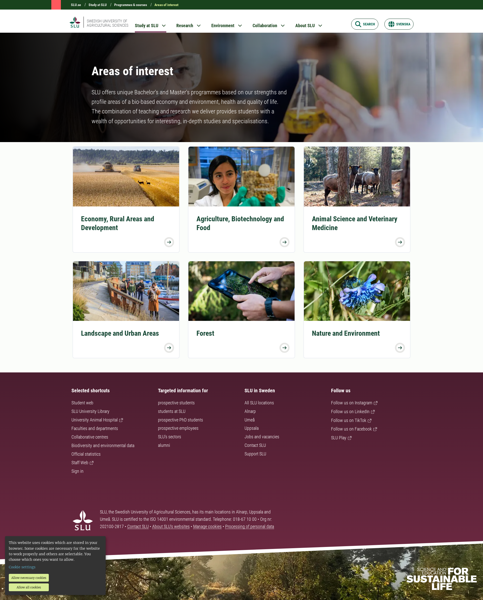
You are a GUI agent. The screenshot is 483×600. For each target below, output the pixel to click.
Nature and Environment (346, 333)
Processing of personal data (249, 526)
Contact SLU (255, 445)
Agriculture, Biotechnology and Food (240, 223)
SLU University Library (90, 411)
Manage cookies (207, 526)
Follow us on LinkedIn (350, 411)
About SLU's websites (171, 526)
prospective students (176, 402)
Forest (205, 333)
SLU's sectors (169, 436)
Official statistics (86, 454)
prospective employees (178, 428)
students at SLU (171, 411)
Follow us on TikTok (348, 420)
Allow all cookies (29, 587)
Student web (82, 402)
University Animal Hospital (94, 419)
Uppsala (252, 428)
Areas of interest (166, 5)
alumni (164, 445)
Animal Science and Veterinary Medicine (354, 223)
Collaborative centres (89, 437)
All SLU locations (259, 402)
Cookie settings (22, 567)
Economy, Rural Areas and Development (117, 223)
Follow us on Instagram (351, 402)
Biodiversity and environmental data (102, 445)
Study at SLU (98, 5)
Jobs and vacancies (262, 436)
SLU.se (76, 5)
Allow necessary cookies (28, 578)
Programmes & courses (130, 5)
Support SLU (255, 453)
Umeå (250, 419)
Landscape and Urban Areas (120, 333)
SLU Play (338, 437)
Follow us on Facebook (351, 429)
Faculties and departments (94, 428)
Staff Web (79, 462)
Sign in (77, 471)
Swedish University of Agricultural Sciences (107, 23)
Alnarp (250, 411)
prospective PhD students (180, 419)
